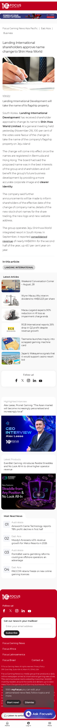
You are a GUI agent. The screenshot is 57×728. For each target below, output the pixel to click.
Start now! (13, 702)
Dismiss (29, 702)
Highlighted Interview (15, 401)
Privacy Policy (39, 667)
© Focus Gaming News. (10, 667)
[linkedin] (34, 380)
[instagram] (28, 380)
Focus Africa (9, 648)
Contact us (37, 660)
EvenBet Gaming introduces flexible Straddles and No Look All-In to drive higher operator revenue (28, 466)
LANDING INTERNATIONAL (19, 267)
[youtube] (40, 380)
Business (8, 33)
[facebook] (16, 380)
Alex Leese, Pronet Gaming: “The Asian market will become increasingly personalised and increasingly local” (28, 408)
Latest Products (12, 459)
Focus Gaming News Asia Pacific (20, 28)
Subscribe (11, 632)
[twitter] (22, 380)
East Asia (46, 28)
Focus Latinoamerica (14, 654)
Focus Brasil (9, 660)
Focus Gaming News (14, 643)
